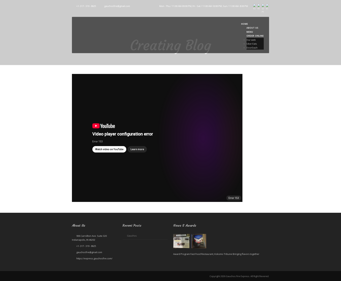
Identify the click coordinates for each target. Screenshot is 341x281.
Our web (251, 39)
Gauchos (132, 235)
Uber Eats (252, 43)
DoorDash (252, 47)
